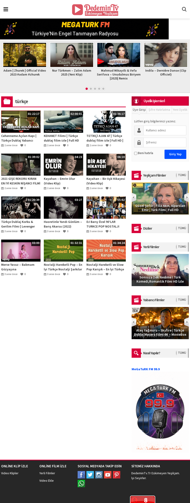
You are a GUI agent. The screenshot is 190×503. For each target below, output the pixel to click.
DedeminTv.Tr (141, 473)
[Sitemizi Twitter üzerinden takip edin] (90, 474)
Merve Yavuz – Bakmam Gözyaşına (18, 267)
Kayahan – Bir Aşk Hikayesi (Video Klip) (105, 181)
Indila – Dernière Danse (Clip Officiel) (165, 72)
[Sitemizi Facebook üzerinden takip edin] (81, 474)
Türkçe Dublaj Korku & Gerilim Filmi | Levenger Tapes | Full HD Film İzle (18, 224)
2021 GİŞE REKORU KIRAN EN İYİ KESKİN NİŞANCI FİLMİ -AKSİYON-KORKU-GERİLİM (20, 181)
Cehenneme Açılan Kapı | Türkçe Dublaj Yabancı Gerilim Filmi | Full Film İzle (20, 138)
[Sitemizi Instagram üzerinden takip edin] (99, 474)
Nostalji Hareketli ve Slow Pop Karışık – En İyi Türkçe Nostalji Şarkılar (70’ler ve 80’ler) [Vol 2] (105, 267)
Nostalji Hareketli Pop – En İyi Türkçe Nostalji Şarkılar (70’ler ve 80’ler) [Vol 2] (63, 267)
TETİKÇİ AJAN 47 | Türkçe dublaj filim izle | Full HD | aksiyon (104, 138)
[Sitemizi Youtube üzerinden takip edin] (107, 474)
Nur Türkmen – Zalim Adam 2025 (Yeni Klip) (71, 72)
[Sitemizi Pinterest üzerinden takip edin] (116, 474)
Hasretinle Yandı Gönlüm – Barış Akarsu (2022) (63, 224)
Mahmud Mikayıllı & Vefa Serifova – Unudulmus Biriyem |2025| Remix (119, 74)
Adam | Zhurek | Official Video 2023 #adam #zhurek (24, 72)
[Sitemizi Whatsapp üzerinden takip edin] (81, 483)
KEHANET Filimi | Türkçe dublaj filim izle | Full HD (61, 138)
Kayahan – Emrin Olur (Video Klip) (59, 181)
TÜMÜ (182, 175)
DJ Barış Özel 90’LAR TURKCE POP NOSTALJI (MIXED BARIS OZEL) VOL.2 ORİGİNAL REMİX (105, 224)
